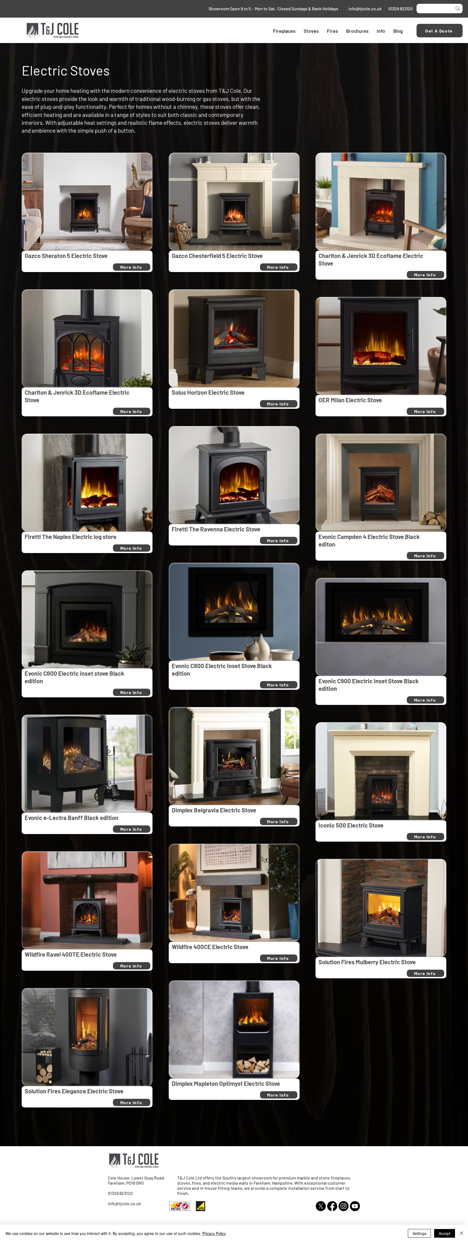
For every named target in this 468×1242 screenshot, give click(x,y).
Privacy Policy (214, 1233)
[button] (284, 31)
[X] (321, 1206)
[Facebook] (332, 1206)
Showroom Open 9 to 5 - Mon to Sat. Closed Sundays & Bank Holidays (275, 8)
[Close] (461, 1233)
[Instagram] (344, 1206)
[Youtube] (355, 1206)
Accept (444, 1233)
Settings (419, 1233)
